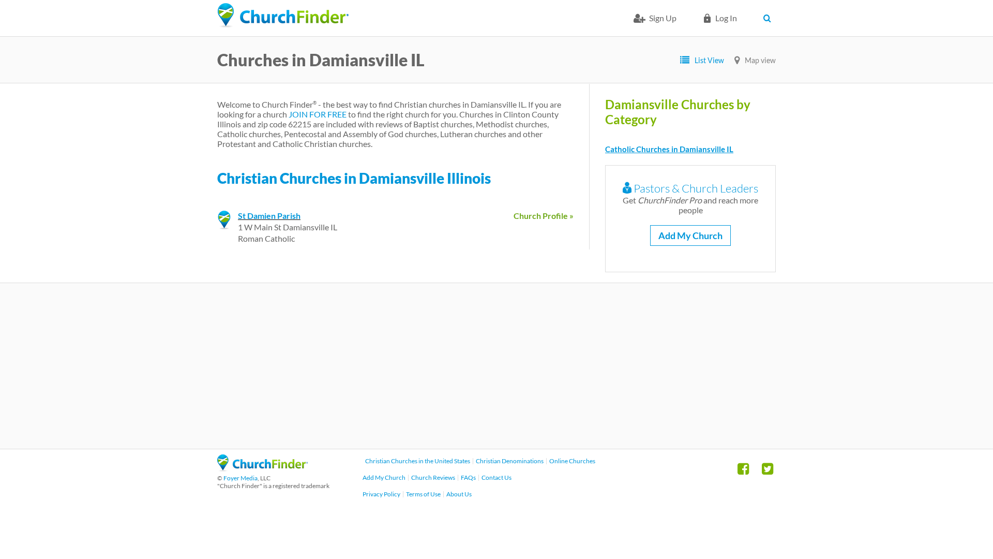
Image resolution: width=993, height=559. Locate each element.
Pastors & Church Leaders (694, 188)
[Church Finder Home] (262, 468)
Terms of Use (423, 494)
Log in (726, 18)
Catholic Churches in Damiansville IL (669, 149)
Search (769, 18)
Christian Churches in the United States (417, 461)
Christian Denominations (510, 461)
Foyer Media (240, 478)
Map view (760, 60)
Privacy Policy (381, 494)
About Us (459, 494)
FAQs (468, 477)
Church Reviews (433, 477)
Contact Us (496, 477)
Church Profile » (544, 215)
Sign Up (662, 18)
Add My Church (690, 235)
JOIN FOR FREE (318, 114)
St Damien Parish (269, 215)
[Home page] (283, 15)
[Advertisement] (496, 365)
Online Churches (572, 461)
